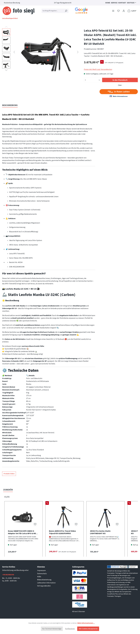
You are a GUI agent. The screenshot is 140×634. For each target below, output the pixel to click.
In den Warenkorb (120, 80)
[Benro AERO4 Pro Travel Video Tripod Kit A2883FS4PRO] (64, 517)
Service (114, 3)
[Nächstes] (77, 52)
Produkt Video (9, 473)
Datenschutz (42, 573)
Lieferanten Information (46, 583)
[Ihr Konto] (123, 11)
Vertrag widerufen (44, 586)
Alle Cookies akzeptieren (88, 629)
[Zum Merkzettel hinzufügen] (35, 524)
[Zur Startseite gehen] (18, 10)
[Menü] (113, 11)
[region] (41, 52)
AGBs (39, 576)
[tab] (10, 105)
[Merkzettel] (118, 11)
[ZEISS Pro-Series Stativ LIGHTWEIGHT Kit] (105, 517)
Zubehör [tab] (8, 489)
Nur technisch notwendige (51, 629)
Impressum (41, 570)
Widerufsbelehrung (44, 579)
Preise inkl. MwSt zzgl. (98, 69)
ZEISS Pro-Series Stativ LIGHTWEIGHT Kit (100, 532)
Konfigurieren (70, 628)
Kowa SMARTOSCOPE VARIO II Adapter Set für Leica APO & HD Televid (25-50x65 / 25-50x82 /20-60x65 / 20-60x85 (23, 532)
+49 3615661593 (8, 574)
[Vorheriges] (14, 52)
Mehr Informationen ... (86, 623)
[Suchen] (65, 11)
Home (107, 3)
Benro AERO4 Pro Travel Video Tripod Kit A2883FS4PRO (62, 532)
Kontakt (122, 3)
